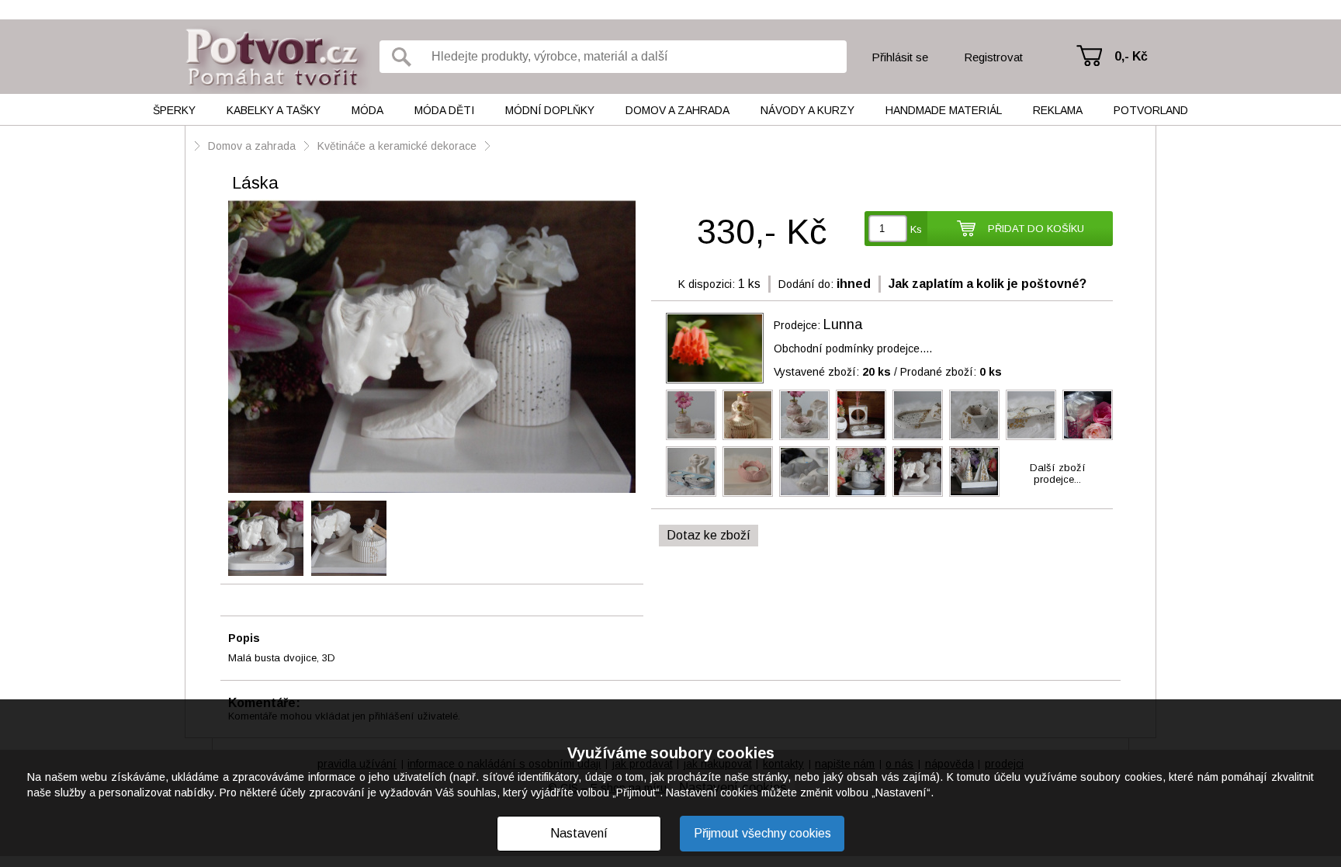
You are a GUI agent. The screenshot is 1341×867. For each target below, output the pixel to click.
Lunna (842, 324)
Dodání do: (805, 284)
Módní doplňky (549, 110)
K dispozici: (706, 284)
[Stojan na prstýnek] (974, 471)
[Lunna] (715, 348)
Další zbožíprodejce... (1058, 473)
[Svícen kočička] (804, 471)
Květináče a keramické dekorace (396, 146)
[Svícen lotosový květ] (804, 415)
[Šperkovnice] (747, 415)
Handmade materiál (943, 110)
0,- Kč (1131, 56)
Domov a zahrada (677, 110)
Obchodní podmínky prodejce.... (853, 348)
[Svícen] (861, 415)
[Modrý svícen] (691, 471)
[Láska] (432, 347)
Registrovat (993, 57)
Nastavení (579, 833)
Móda (367, 110)
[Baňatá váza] (691, 415)
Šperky (174, 110)
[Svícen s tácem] (861, 471)
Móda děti (444, 110)
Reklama (1058, 110)
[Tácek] (917, 415)
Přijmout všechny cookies (762, 833)
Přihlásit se (899, 57)
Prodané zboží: (951, 372)
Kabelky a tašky (274, 110)
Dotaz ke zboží (708, 535)
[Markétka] (1087, 415)
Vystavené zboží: (832, 372)
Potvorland (1151, 110)
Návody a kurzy (807, 110)
